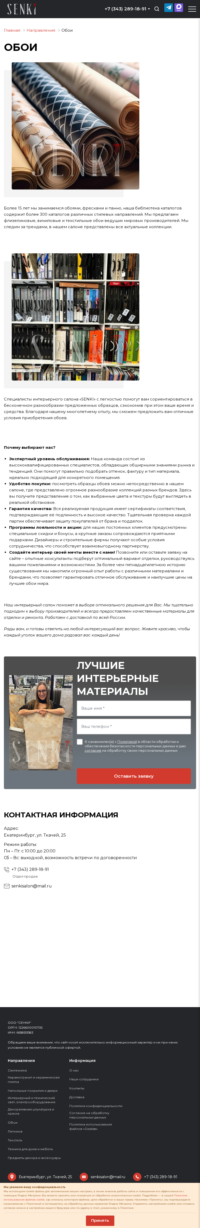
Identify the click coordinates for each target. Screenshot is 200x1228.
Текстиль (15, 1140)
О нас (74, 1070)
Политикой (127, 741)
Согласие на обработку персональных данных (89, 1115)
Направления (21, 1060)
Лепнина (15, 1131)
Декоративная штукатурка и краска (31, 1111)
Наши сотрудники (84, 1079)
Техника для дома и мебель (30, 1149)
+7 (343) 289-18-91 (30, 869)
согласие (93, 750)
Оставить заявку (134, 776)
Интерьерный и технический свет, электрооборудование (31, 1100)
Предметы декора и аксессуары (34, 1158)
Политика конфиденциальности (95, 1106)
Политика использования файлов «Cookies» (90, 1126)
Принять (100, 1220)
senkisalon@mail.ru (31, 886)
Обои (12, 1122)
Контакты (76, 1088)
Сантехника (17, 1070)
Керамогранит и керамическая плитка (34, 1079)
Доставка (76, 1097)
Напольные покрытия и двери (33, 1091)
